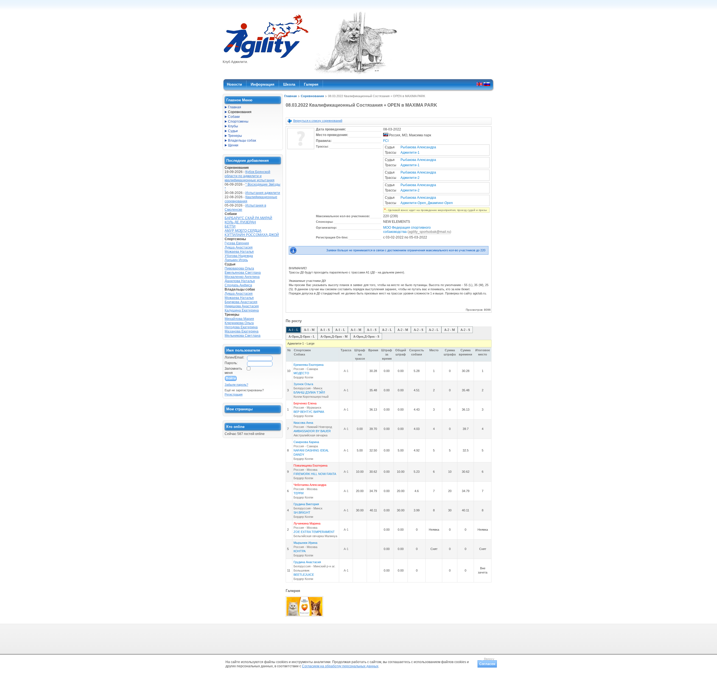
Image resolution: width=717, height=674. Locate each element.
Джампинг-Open (440, 203)
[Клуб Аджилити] (266, 58)
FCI (385, 141)
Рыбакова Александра (418, 147)
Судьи (233, 131)
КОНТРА (300, 551)
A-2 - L (387, 329)
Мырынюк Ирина (305, 542)
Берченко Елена (305, 403)
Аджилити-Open (413, 203)
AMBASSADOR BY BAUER (312, 431)
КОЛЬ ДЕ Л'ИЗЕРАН (240, 222)
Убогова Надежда (239, 256)
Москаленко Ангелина (242, 277)
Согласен (487, 664)
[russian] (487, 84)
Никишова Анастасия (242, 306)
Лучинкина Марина (307, 523)
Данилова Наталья (240, 281)
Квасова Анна (303, 422)
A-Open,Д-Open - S (366, 336)
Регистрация (234, 394)
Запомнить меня (233, 371)
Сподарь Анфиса (238, 285)
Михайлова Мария (239, 319)
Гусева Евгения (237, 243)
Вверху (489, 659)
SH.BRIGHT (302, 512)
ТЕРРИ (299, 493)
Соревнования (312, 96)
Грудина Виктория (306, 504)
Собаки (234, 117)
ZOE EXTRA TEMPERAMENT (314, 531)
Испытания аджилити (262, 193)
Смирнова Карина (306, 442)
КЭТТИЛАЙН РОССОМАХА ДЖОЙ (252, 235)
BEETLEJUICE (304, 574)
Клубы (233, 126)
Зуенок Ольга (303, 384)
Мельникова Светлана (242, 336)
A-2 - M (402, 329)
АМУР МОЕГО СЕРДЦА (243, 231)
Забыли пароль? (236, 384)
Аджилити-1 (410, 153)
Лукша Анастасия (239, 247)
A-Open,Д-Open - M (334, 336)
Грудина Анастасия (307, 562)
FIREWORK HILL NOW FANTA (315, 474)
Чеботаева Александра (310, 484)
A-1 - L (293, 329)
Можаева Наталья (239, 252)
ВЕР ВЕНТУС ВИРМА (309, 411)
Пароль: (231, 363)
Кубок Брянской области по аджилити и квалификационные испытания (249, 176)
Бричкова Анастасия (241, 302)
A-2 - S (418, 329)
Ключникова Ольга (239, 323)
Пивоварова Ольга (239, 268)
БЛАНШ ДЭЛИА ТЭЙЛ (309, 392)
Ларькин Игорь (236, 260)
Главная (290, 96)
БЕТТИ (230, 226)
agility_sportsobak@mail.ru (429, 232)
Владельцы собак (242, 140)
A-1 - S (325, 329)
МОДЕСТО (301, 373)
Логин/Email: (234, 357)
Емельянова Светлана (243, 273)
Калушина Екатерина (242, 310)
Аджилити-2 (410, 178)
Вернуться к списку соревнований (317, 120)
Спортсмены (238, 121)
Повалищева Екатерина (310, 465)
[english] (479, 84)
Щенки (233, 145)
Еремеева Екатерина (308, 364)
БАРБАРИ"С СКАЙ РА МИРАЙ (248, 218)
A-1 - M (309, 329)
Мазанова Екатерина (242, 331)
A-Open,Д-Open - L (301, 336)
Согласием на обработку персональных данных (340, 666)
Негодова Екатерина (241, 327)
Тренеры (235, 136)
